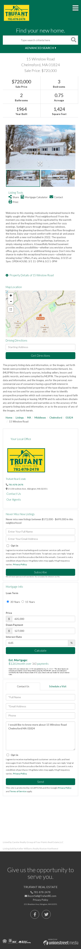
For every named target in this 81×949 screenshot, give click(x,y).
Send (40, 781)
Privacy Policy (20, 564)
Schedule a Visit (57, 686)
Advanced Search (39, 48)
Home (9, 417)
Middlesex (40, 417)
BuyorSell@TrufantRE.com (41, 895)
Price (9, 612)
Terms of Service (18, 791)
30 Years (15, 601)
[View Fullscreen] (11, 309)
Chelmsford (55, 417)
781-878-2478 (15, 484)
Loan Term (12, 593)
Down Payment (14, 624)
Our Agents (13, 499)
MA (29, 417)
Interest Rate (14, 636)
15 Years (30, 601)
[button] (73, 40)
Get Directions (40, 355)
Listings (20, 417)
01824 (69, 417)
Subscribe (40, 572)
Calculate (40, 650)
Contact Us (13, 493)
